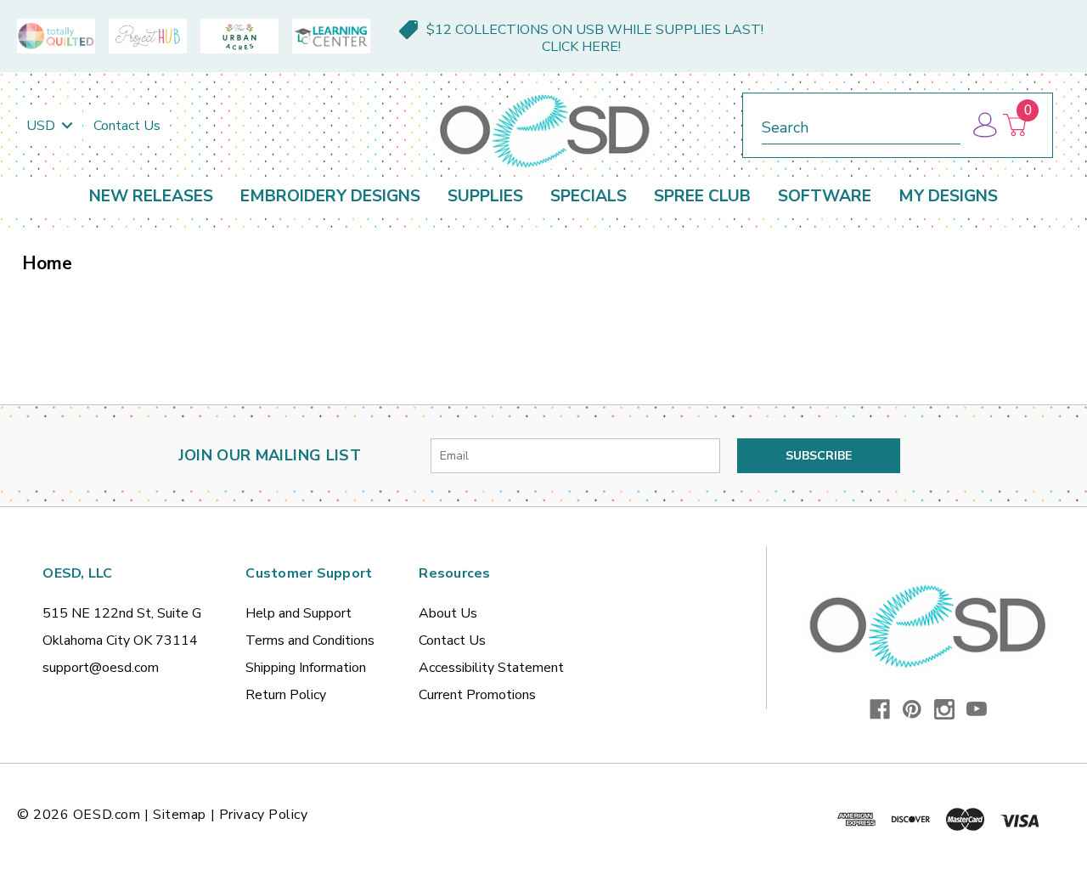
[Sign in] (984, 125)
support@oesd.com (100, 667)
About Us (448, 613)
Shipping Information (305, 667)
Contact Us (127, 125)
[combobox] (861, 124)
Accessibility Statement (491, 667)
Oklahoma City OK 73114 (120, 640)
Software (824, 196)
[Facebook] (880, 709)
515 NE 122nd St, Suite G (121, 613)
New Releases (151, 196)
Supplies (485, 196)
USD (42, 125)
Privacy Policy (263, 814)
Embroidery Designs (330, 196)
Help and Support (298, 613)
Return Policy (285, 695)
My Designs (948, 196)
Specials (588, 196)
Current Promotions (477, 695)
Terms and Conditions (310, 640)
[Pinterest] (912, 709)
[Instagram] (944, 709)
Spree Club (702, 196)
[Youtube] (976, 709)
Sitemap (179, 814)
